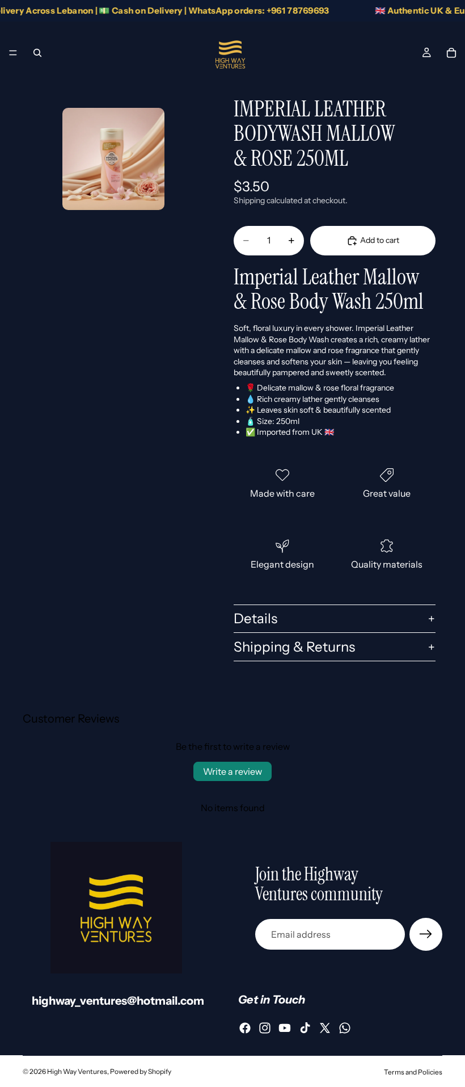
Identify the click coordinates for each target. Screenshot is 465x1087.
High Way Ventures (77, 1071)
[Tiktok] (305, 1028)
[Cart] (451, 52)
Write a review (232, 771)
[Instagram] (265, 1028)
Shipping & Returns (294, 647)
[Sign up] (425, 934)
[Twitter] (325, 1028)
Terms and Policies (413, 1072)
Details (255, 618)
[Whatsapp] (345, 1028)
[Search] (37, 52)
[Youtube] (284, 1028)
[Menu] (13, 53)
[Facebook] (245, 1028)
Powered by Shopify (140, 1071)
